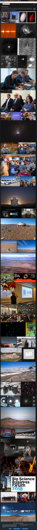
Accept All (10, 528)
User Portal (32, 0)
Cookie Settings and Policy (25, 528)
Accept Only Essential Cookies (17, 528)
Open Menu (2, 2)
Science (29, 0)
